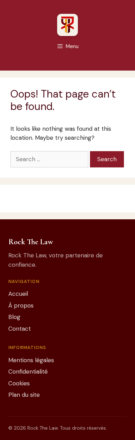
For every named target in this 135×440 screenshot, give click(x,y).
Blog (14, 317)
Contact (19, 328)
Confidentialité (28, 371)
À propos (21, 305)
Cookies (19, 383)
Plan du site (24, 394)
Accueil (18, 293)
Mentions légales (31, 360)
